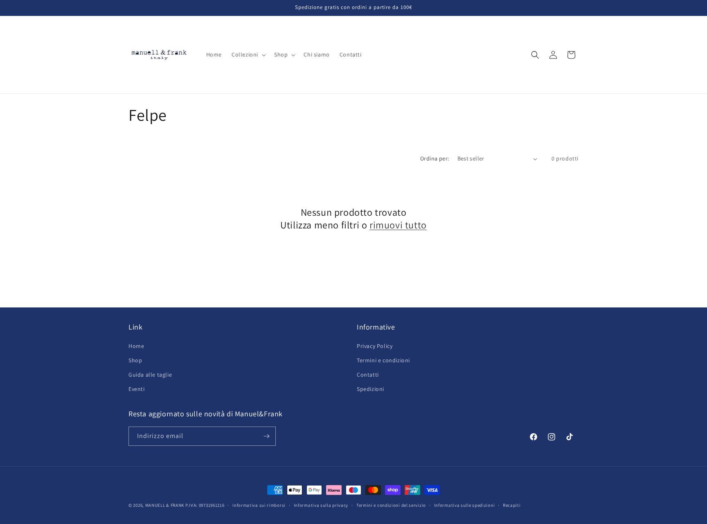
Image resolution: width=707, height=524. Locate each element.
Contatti (368, 374)
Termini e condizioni (383, 360)
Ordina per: (434, 158)
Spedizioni (370, 389)
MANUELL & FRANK (165, 505)
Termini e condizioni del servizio (391, 505)
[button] (248, 54)
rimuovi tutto (398, 225)
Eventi (136, 389)
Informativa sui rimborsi (259, 505)
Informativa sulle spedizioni (464, 505)
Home (136, 346)
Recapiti (512, 505)
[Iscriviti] (266, 436)
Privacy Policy (374, 346)
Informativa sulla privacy (321, 505)
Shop (135, 360)
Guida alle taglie (150, 374)
